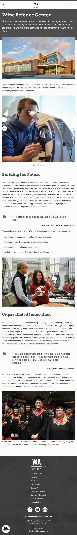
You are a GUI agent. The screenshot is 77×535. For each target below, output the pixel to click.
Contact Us (34, 488)
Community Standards (38, 495)
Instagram (45, 509)
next (72, 128)
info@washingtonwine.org (38, 531)
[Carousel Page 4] (41, 165)
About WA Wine (36, 474)
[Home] (37, 5)
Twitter (37, 509)
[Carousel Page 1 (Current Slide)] (34, 165)
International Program (38, 491)
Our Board (34, 481)
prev (4, 128)
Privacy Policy (36, 502)
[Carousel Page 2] (36, 165)
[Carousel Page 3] (38, 165)
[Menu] (71, 5)
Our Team (34, 477)
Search (3, 5)
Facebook (29, 509)
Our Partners (35, 484)
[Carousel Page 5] (43, 165)
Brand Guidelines (37, 498)
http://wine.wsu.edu (51, 445)
